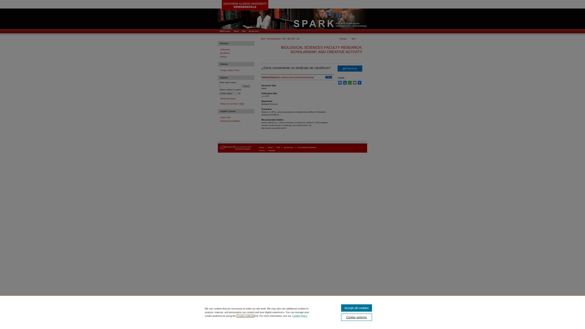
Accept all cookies (356, 308)
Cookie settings (245, 316)
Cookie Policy (299, 316)
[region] (292, 312)
